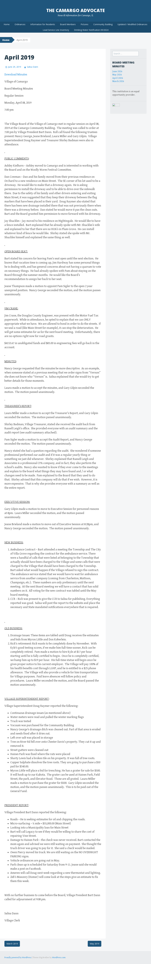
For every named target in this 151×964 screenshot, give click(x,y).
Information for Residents (42, 24)
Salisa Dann (32, 66)
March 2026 (118, 81)
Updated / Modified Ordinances (132, 24)
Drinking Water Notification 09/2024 (91, 30)
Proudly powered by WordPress (17, 957)
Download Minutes (15, 74)
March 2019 (12, 943)
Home (7, 24)
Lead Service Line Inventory (56, 30)
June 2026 (117, 71)
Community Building (103, 24)
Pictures (84, 24)
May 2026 (117, 74)
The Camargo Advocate (75, 10)
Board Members (68, 24)
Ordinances (20, 24)
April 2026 (117, 78)
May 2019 (94, 943)
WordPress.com (58, 957)
